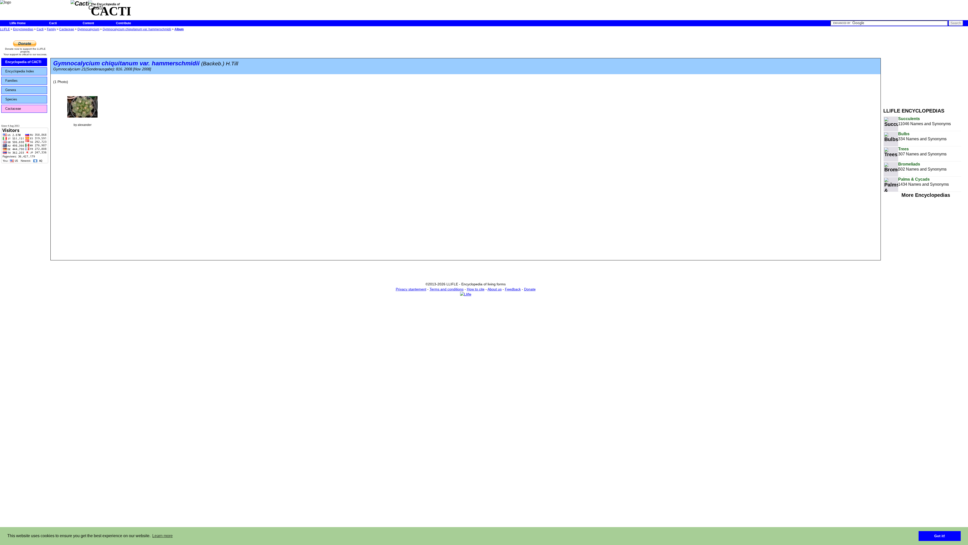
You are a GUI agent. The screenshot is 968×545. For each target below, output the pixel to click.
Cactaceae (66, 29)
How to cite (476, 289)
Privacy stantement (411, 289)
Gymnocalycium (88, 29)
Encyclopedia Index (19, 71)
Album (179, 29)
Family (51, 29)
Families (11, 81)
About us (495, 289)
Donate (530, 289)
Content (88, 23)
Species (11, 99)
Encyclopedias (23, 29)
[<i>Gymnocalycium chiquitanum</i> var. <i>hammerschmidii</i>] (82, 106)
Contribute (123, 23)
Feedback (513, 289)
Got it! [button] (939, 536)
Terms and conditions (447, 289)
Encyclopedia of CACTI (23, 62)
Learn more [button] (162, 536)
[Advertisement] (925, 67)
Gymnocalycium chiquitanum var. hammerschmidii (137, 29)
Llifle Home (18, 23)
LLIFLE (5, 29)
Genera (10, 90)
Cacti (53, 23)
